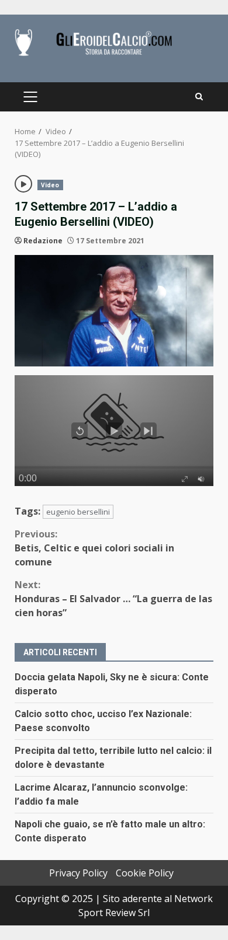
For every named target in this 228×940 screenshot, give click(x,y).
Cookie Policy (145, 872)
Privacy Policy (78, 872)
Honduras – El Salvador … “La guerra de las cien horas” (113, 598)
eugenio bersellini (78, 511)
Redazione (43, 241)
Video (50, 185)
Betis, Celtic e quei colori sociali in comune (94, 547)
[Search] (199, 97)
